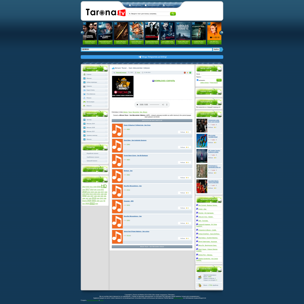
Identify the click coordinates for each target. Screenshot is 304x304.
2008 (95, 187)
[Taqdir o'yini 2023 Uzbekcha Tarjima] (121, 31)
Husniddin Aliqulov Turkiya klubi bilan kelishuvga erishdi (213, 182)
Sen (141, 112)
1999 (102, 194)
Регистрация (214, 82)
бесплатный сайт (93, 300)
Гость (138, 72)
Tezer (130, 112)
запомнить (202, 80)
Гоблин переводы (92, 82)
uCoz (101, 300)
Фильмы (89, 78)
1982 (98, 192)
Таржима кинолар (92, 135)
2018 (84, 192)
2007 (102, 192)
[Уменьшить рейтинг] (185, 72)
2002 (102, 189)
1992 (98, 198)
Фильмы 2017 (91, 131)
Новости (89, 106)
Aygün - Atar (202, 209)
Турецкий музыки (121, 72)
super (101, 201)
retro (83, 203)
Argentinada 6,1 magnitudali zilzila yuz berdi (214, 167)
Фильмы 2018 (91, 127)
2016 (99, 187)
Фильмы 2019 (91, 123)
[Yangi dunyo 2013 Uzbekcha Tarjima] (90, 31)
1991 (95, 189)
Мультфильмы (91, 94)
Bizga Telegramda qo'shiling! (154, 57)
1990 (98, 196)
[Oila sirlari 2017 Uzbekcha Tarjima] (214, 31)
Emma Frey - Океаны (205, 255)
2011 (91, 187)
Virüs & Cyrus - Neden (206, 217)
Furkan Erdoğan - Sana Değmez (209, 234)
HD (104, 186)
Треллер (89, 120)
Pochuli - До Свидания (206, 213)
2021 (94, 200)
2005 (92, 192)
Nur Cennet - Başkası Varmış (208, 205)
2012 (87, 194)
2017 (88, 189)
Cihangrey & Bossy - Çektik (207, 230)
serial (98, 189)
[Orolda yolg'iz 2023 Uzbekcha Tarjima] (183, 31)
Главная (89, 74)
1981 (105, 196)
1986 (83, 198)
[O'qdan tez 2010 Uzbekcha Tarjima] (199, 31)
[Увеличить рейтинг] (190, 72)
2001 (98, 194)
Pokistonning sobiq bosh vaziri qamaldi (213, 120)
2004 (88, 192)
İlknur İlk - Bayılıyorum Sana (207, 245)
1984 (105, 192)
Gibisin (125, 112)
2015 (87, 187)
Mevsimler (136, 112)
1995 (95, 192)
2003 (101, 198)
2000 (90, 198)
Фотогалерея (90, 102)
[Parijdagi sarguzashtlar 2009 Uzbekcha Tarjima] (152, 31)
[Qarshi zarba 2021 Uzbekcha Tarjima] (136, 31)
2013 (84, 187)
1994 (88, 196)
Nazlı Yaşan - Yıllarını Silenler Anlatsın (207, 250)
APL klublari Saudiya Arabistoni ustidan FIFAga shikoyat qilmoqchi (214, 153)
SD (104, 201)
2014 (91, 189)
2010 (91, 194)
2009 (84, 194)
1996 (97, 201)
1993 (83, 189)
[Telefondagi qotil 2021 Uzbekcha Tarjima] (105, 31)
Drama (84, 201)
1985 (101, 196)
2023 (87, 203)
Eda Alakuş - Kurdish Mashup (208, 238)
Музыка (89, 98)
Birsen (145, 112)
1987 (87, 198)
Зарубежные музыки (93, 157)
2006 (95, 194)
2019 (94, 198)
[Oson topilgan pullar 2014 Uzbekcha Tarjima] (168, 31)
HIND (84, 196)
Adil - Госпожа (203, 221)
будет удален (178, 298)
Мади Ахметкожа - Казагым (207, 241)
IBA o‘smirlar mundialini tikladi (212, 136)
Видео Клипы (91, 90)
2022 (92, 203)
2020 (89, 201)
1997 (92, 196)
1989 (105, 194)
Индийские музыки (92, 153)
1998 (104, 198)
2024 (96, 203)
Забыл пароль (204, 82)
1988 (95, 196)
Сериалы (89, 86)
